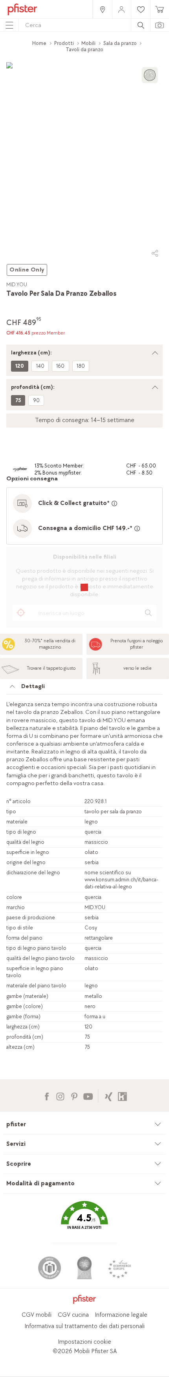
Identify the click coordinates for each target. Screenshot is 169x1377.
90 (36, 400)
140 (40, 366)
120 (19, 366)
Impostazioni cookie (84, 1342)
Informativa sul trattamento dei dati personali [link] (84, 1326)
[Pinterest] (74, 1096)
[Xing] (109, 1096)
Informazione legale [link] (121, 1315)
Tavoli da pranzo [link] (84, 49)
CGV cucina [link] (73, 1315)
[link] (102, 9)
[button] (84, 1221)
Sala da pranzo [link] (120, 43)
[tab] (84, 688)
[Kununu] (122, 1096)
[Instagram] (60, 1096)
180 (81, 366)
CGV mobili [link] (36, 1315)
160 (60, 366)
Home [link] (39, 43)
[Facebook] (46, 1096)
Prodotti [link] (64, 43)
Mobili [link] (88, 43)
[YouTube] (88, 1096)
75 (18, 400)
